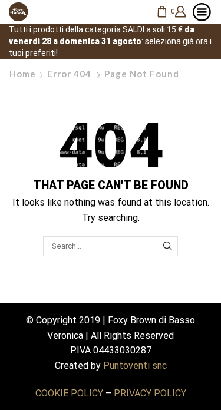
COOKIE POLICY (69, 393)
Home (22, 73)
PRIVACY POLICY (150, 393)
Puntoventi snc (135, 365)
